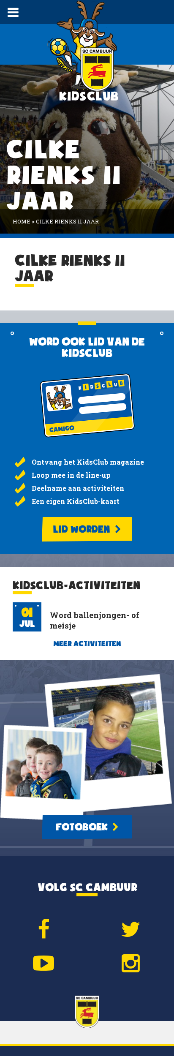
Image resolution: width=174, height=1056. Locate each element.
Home (21, 221)
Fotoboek (82, 827)
